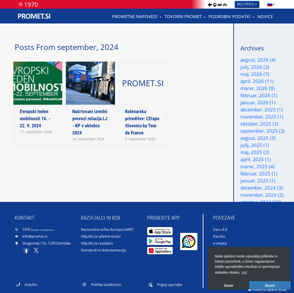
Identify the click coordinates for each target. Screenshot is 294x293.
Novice (265, 16)
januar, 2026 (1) (257, 102)
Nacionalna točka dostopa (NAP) (107, 229)
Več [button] (244, 272)
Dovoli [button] (270, 285)
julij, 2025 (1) (254, 145)
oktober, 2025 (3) (259, 123)
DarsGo (219, 236)
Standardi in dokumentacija (103, 250)
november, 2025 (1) (261, 116)
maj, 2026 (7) (254, 74)
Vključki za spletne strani (101, 236)
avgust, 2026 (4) (258, 59)
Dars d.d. (220, 229)
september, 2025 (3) (262, 131)
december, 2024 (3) (261, 187)
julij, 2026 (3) (254, 67)
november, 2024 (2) (261, 195)
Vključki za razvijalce (97, 243)
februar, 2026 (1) (258, 95)
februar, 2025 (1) (258, 173)
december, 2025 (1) (261, 109)
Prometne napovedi (135, 16)
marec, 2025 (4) (257, 166)
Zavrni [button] (228, 285)
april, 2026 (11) (257, 81)
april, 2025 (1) (255, 159)
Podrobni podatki (230, 16)
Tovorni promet (183, 16)
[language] (270, 4)
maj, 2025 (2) (254, 152)
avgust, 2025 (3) (258, 138)
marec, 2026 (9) (257, 88)
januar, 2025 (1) (257, 180)
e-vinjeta (220, 243)
